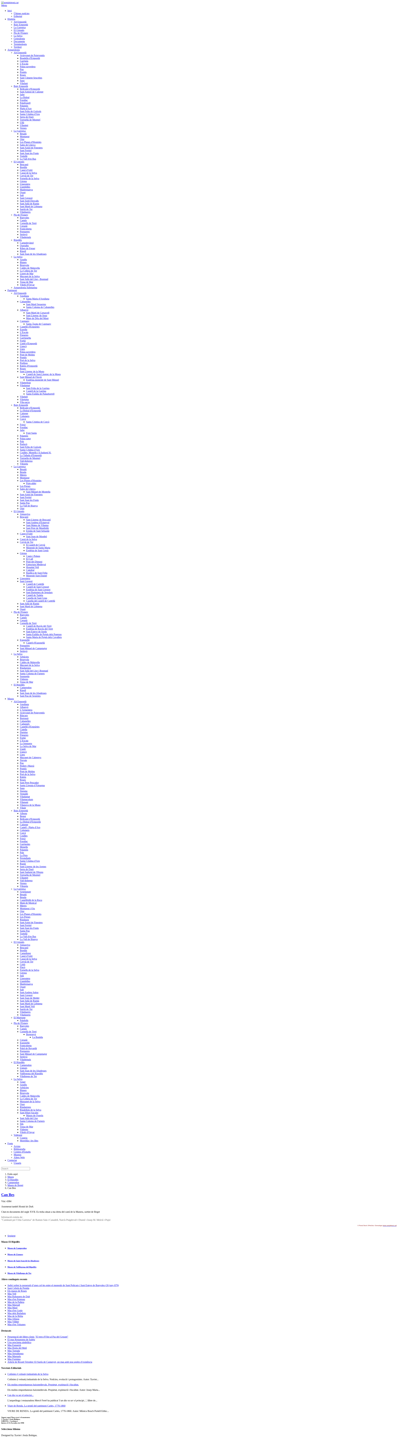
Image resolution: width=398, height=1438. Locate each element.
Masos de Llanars (15, 1254)
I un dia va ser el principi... (20, 1395)
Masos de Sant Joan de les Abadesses (23, 1261)
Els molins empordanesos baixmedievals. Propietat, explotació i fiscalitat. (43, 1384)
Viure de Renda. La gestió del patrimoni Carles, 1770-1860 (36, 1405)
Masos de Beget (15, 1185)
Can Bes (7, 1195)
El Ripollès (12, 1179)
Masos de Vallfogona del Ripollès (21, 1267)
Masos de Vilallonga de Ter (19, 1273)
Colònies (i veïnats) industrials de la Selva (27, 1374)
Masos (10, 1177)
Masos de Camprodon (17, 1248)
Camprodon (13, 1182)
